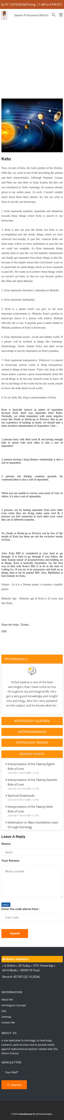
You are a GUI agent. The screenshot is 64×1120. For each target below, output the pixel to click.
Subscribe (15, 1085)
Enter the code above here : (20, 909)
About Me (7, 999)
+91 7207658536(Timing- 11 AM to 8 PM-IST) (33, 4)
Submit (15, 933)
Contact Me (8, 1022)
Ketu (6, 158)
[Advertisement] (32, 71)
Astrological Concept (13, 1005)
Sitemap (6, 1016)
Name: (6, 844)
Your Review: (10, 861)
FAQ (3, 1011)
